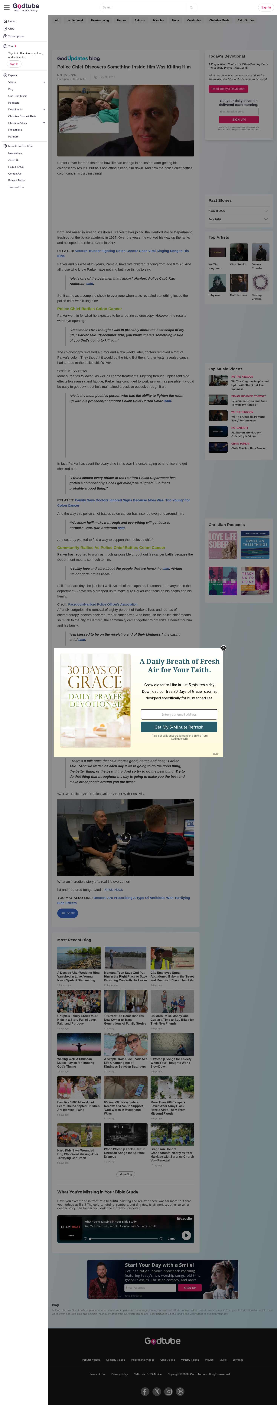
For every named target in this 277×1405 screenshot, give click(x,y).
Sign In (14, 63)
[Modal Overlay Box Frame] (138, 702)
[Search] (191, 7)
